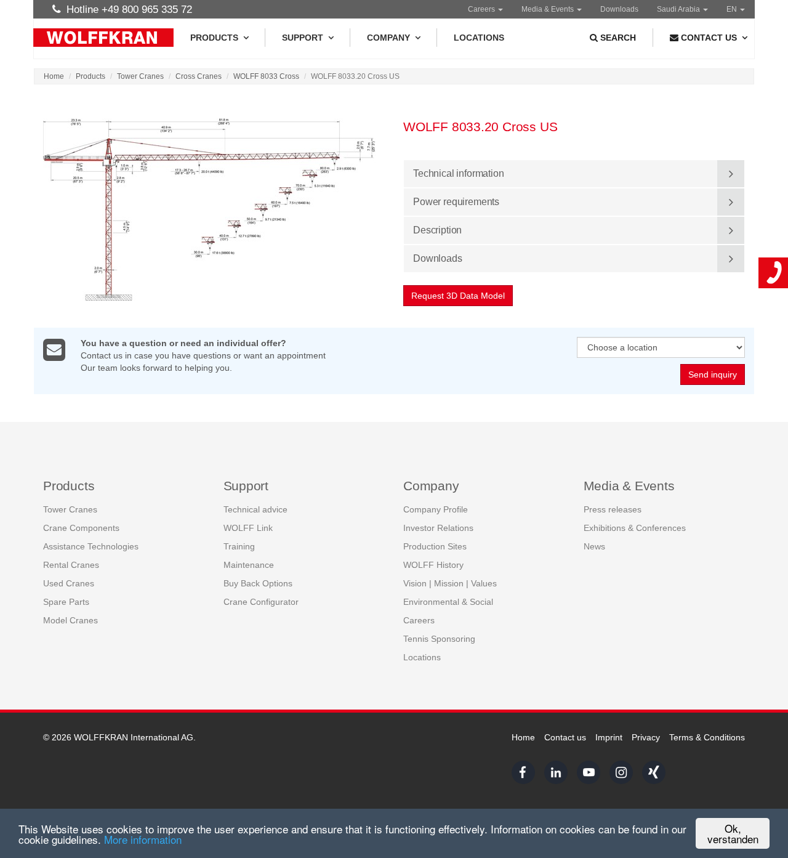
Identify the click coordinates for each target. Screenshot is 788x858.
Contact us (565, 737)
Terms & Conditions (707, 737)
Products (214, 37)
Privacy (646, 737)
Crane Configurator (261, 602)
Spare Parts (66, 602)
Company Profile (435, 509)
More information (143, 839)
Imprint (608, 737)
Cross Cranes (198, 76)
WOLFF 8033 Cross (266, 76)
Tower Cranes (140, 76)
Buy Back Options (257, 583)
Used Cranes (68, 583)
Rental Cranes (71, 565)
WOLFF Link (248, 528)
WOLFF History (433, 565)
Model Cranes (70, 620)
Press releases (612, 509)
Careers (482, 9)
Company (388, 37)
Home (54, 76)
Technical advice (255, 509)
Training (239, 546)
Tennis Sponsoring (439, 639)
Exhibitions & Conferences (635, 528)
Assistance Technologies (91, 546)
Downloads (619, 9)
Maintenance (248, 565)
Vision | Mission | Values (450, 583)
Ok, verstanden (732, 833)
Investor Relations (438, 528)
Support (302, 37)
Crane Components (81, 528)
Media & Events (548, 9)
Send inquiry (712, 374)
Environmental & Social (448, 602)
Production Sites (435, 546)
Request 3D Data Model (458, 296)
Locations (479, 37)
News (594, 546)
